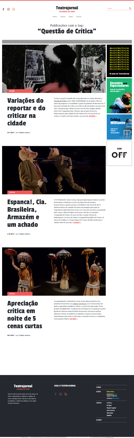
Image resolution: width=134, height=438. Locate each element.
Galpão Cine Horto (79, 304)
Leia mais (92, 116)
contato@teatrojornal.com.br (78, 437)
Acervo (78, 17)
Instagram (8, 9)
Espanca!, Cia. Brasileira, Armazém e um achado (27, 213)
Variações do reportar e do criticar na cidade (26, 111)
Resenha (110, 413)
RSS (13, 9)
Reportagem (111, 408)
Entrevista (111, 410)
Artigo (109, 405)
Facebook (3, 9)
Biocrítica (110, 392)
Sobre (55, 17)
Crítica (113, 398)
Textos (62, 17)
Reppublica (109, 437)
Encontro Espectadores (112, 395)
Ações (71, 17)
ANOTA (109, 415)
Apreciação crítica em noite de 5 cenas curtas (24, 314)
